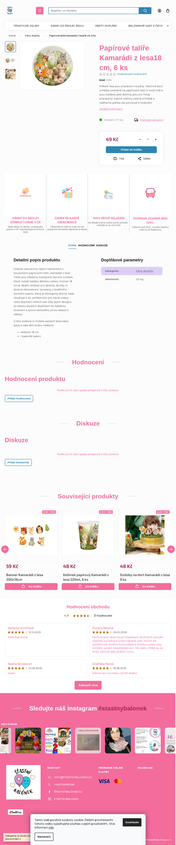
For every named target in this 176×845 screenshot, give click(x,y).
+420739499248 (64, 784)
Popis (72, 245)
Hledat (145, 10)
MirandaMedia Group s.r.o (158, 839)
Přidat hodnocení (19, 398)
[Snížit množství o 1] (140, 139)
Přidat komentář (18, 462)
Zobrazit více (88, 685)
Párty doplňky (106, 25)
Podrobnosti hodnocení (132, 74)
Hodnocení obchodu (88, 606)
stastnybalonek (66, 798)
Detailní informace (110, 109)
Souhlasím (132, 822)
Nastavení (44, 836)
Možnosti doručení (151, 119)
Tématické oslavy (26, 25)
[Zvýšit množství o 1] (156, 139)
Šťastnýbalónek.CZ (68, 791)
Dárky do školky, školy (67, 25)
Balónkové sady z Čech (145, 25)
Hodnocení (86, 245)
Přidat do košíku (131, 149)
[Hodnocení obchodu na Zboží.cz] (15, 812)
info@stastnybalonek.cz (73, 777)
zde (51, 827)
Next (171, 549)
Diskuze (102, 245)
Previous (5, 549)
